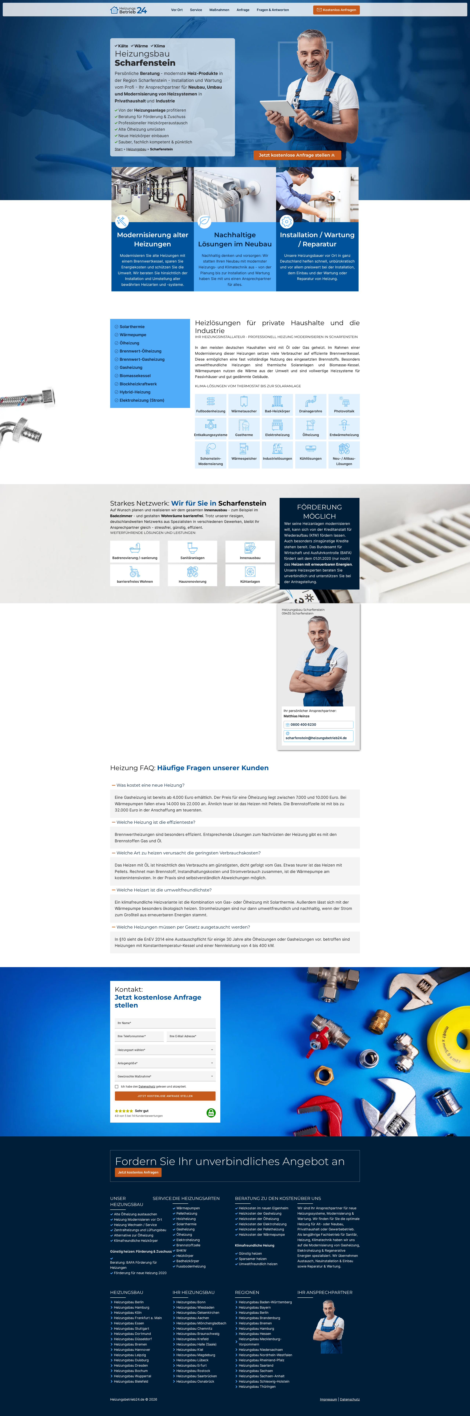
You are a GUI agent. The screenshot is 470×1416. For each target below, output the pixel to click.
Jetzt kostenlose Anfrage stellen (165, 1096)
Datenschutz (147, 1086)
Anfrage (243, 10)
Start (119, 149)
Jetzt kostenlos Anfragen (138, 1172)
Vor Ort (177, 10)
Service (196, 10)
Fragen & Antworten (273, 10)
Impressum (328, 1399)
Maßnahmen (219, 10)
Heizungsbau (136, 149)
